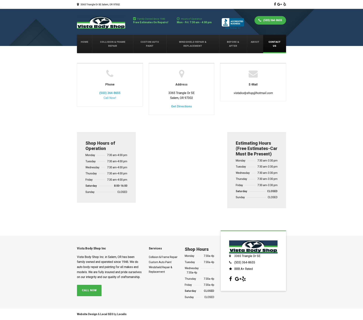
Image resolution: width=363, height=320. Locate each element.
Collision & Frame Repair (112, 43)
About (255, 41)
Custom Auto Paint (149, 43)
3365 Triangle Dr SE (247, 256)
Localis (121, 314)
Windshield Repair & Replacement (192, 43)
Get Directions (181, 106)
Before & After (233, 43)
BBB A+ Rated (243, 269)
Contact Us (274, 43)
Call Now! (110, 98)
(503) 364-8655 (272, 20)
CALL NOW (89, 290)
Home (84, 41)
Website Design (87, 314)
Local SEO (106, 314)
